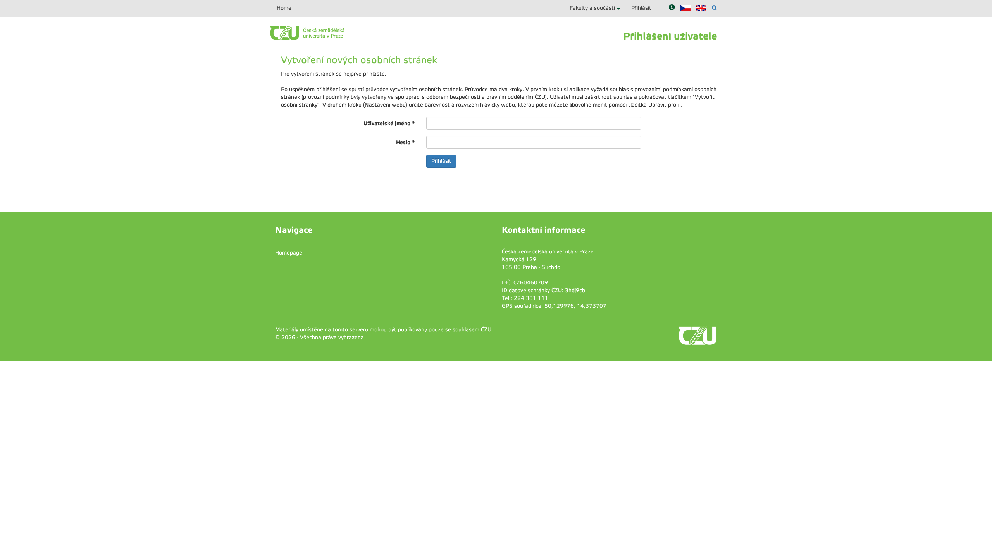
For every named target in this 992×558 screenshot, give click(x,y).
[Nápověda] (672, 8)
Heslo (405, 142)
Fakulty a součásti (592, 8)
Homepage (288, 253)
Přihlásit (641, 8)
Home (284, 8)
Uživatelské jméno (389, 123)
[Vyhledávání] (714, 8)
